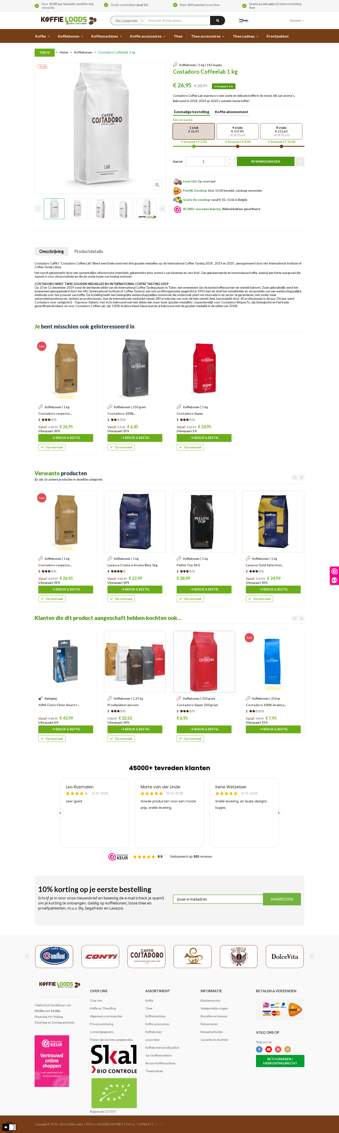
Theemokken (154, 1071)
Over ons (96, 1000)
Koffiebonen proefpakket (162, 1047)
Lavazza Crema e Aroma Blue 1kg (132, 565)
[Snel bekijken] (90, 345)
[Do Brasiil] (238, 956)
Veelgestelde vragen (214, 1008)
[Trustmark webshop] (52, 1061)
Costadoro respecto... (55, 413)
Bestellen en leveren (214, 1016)
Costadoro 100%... (121, 413)
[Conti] (100, 956)
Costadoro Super (190, 413)
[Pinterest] (278, 1049)
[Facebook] (259, 1049)
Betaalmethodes (212, 1032)
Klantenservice (210, 1000)
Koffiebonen (153, 1032)
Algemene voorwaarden (106, 1016)
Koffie (149, 1000)
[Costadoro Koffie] (146, 956)
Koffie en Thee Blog (103, 1008)
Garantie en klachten (214, 1040)
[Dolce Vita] (284, 956)
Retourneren (209, 1024)
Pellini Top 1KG (188, 565)
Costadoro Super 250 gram (197, 705)
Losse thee (152, 1040)
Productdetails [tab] (88, 251)
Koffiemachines (155, 1016)
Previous (38, 208)
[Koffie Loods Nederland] (67, 20)
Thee (148, 1008)
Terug (44, 52)
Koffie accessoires (157, 1024)
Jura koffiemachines (158, 1055)
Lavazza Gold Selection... (264, 565)
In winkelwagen (265, 161)
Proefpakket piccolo (123, 705)
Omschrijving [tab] (51, 251)
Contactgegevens (101, 1032)
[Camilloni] (54, 956)
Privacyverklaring (101, 1024)
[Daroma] (192, 956)
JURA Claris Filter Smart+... (59, 705)
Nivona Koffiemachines (160, 1063)
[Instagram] (287, 1049)
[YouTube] (268, 1049)
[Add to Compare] (299, 161)
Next (162, 208)
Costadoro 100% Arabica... (266, 705)
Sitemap (159, 1124)
